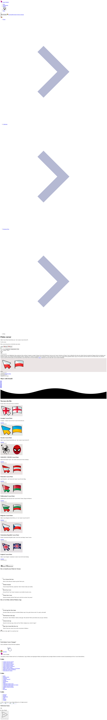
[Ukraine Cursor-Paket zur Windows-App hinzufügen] (6, 443)
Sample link (8, 349)
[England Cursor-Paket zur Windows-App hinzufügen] (6, 560)
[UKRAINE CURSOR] (11, 454)
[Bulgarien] (11, 513)
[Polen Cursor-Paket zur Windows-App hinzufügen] (6, 354)
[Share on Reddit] (53, 387)
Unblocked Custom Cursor (8, 683)
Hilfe (4, 10)
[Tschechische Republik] (11, 532)
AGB (4, 697)
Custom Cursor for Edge (8, 662)
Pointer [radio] (10, 346)
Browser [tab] (3, 566)
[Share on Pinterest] (53, 383)
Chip (18, 349)
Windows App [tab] (10, 566)
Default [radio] (6, 346)
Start (4, 4)
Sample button (13, 349)
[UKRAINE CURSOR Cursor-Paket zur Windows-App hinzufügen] (6, 463)
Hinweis (4, 699)
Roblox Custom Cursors (7, 667)
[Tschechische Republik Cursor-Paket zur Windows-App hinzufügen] (6, 540)
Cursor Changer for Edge (8, 665)
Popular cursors (6, 677)
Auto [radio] (2, 346)
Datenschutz (5, 696)
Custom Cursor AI (6, 679)
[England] (11, 552)
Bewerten (5, 689)
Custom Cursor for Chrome (8, 661)
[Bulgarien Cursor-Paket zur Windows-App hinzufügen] (6, 521)
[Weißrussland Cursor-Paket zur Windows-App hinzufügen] (6, 502)
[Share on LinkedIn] (53, 385)
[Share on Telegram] (53, 386)
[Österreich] (11, 474)
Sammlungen (5, 5)
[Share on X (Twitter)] (53, 382)
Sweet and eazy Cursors (7, 670)
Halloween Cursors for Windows (9, 669)
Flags (40, 357)
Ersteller (4, 680)
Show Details (4, 710)
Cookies (4, 700)
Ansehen (2, 422)
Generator (5, 678)
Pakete (4, 6)
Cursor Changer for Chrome (8, 663)
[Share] (1, 353)
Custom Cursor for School (8, 685)
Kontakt (4, 695)
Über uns (5, 694)
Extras (4, 7)
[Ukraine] (11, 435)
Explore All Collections (5, 640)
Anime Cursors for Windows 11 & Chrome (11, 668)
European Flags (8, 373)
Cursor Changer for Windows (9, 666)
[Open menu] (0, 13)
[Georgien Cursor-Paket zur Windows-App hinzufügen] (6, 424)
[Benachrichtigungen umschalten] (0, 16)
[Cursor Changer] (1, 2)
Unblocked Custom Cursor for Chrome (10, 684)
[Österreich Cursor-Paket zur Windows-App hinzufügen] (6, 482)
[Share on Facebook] (53, 381)
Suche (4, 675)
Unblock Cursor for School (8, 687)
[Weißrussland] (11, 493)
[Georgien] (11, 415)
